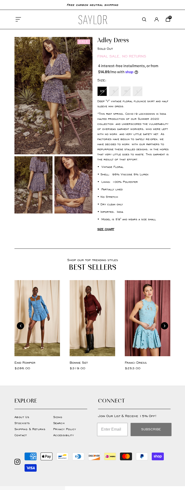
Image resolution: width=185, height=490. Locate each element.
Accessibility (63, 435)
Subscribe (151, 429)
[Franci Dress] (147, 318)
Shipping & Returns (29, 429)
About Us (21, 417)
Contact (20, 435)
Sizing (57, 417)
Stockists (22, 423)
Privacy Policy (64, 429)
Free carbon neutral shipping (92, 5)
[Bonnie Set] (92, 318)
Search (59, 423)
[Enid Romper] (37, 318)
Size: (101, 80)
